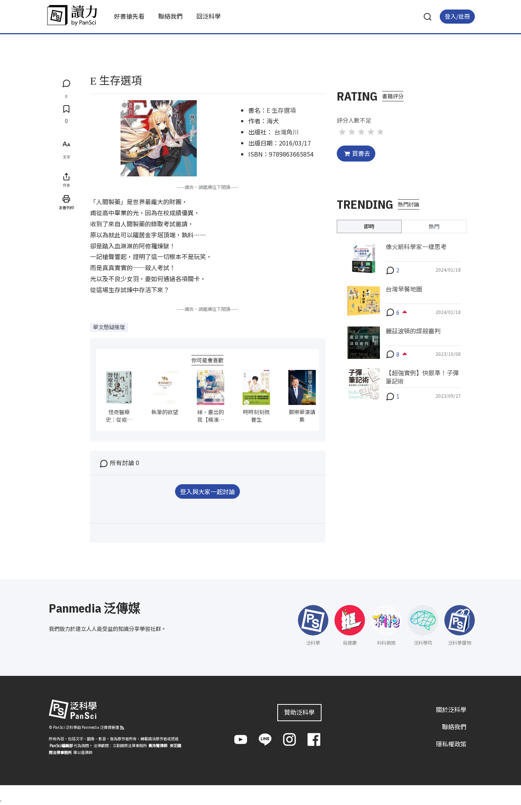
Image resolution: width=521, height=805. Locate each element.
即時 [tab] (369, 226)
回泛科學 (208, 16)
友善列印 (66, 207)
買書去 (361, 153)
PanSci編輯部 (61, 745)
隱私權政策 (451, 743)
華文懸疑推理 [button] (109, 327)
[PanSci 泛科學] (72, 15)
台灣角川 (286, 131)
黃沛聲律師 (157, 745)
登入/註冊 (457, 16)
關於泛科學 (451, 709)
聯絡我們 (170, 16)
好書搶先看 (129, 16)
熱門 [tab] (434, 226)
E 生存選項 (281, 110)
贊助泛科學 (299, 712)
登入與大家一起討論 (207, 491)
